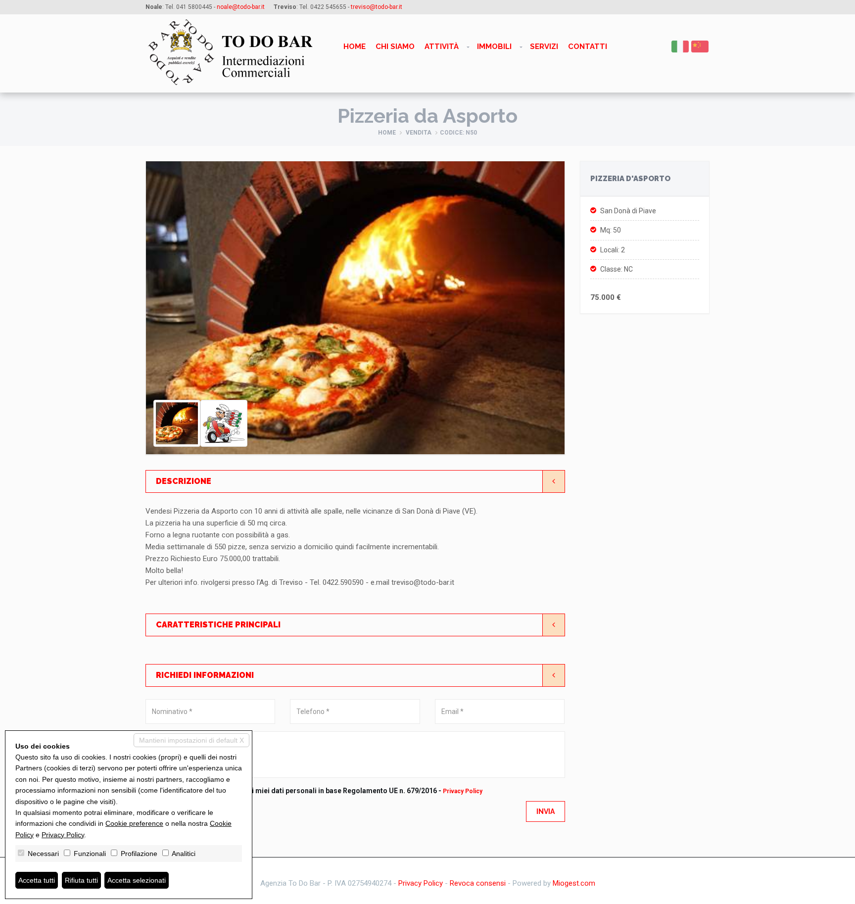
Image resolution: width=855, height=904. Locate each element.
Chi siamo (395, 46)
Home (354, 46)
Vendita (418, 132)
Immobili (494, 46)
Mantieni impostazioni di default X (191, 740)
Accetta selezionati (136, 880)
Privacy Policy (462, 791)
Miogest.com (574, 883)
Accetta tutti (36, 880)
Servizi (544, 46)
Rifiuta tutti (81, 880)
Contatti (587, 46)
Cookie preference (134, 823)
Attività (442, 46)
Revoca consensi (478, 883)
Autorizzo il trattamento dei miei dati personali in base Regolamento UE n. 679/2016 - (322, 791)
